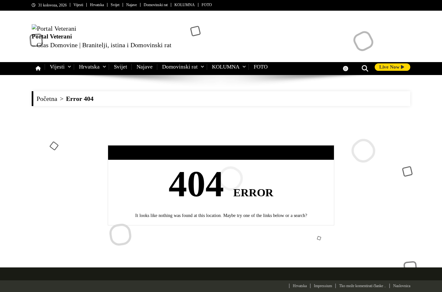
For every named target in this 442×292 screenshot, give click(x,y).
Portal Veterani (52, 36)
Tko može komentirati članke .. (362, 286)
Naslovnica (401, 286)
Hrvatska (97, 5)
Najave (131, 5)
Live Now (390, 67)
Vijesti (78, 5)
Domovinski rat (156, 5)
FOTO (207, 5)
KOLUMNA (184, 5)
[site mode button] (348, 68)
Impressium (323, 286)
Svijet (115, 5)
